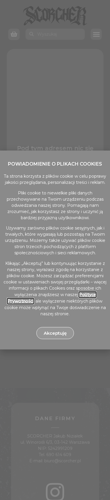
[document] (55, 250)
